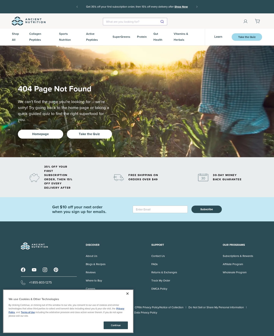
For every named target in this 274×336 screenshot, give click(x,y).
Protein (142, 37)
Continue (116, 325)
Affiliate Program (233, 264)
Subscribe (206, 209)
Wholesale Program (235, 272)
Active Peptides (92, 37)
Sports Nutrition (65, 37)
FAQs (154, 264)
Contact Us (158, 256)
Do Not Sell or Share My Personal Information (216, 307)
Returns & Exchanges (164, 272)
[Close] (127, 293)
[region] (68, 311)
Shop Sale (143, 9)
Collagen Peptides (35, 37)
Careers (90, 289)
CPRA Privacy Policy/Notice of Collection (159, 307)
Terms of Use (28, 312)
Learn (218, 36)
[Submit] (162, 21)
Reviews (91, 272)
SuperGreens (121, 37)
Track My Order (160, 281)
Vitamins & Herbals (181, 37)
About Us (91, 256)
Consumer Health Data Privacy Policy (134, 313)
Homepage (40, 134)
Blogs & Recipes (95, 264)
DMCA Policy (159, 289)
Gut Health (157, 37)
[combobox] (135, 21)
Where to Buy (94, 281)
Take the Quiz (247, 37)
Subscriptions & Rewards (238, 256)
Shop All (15, 37)
